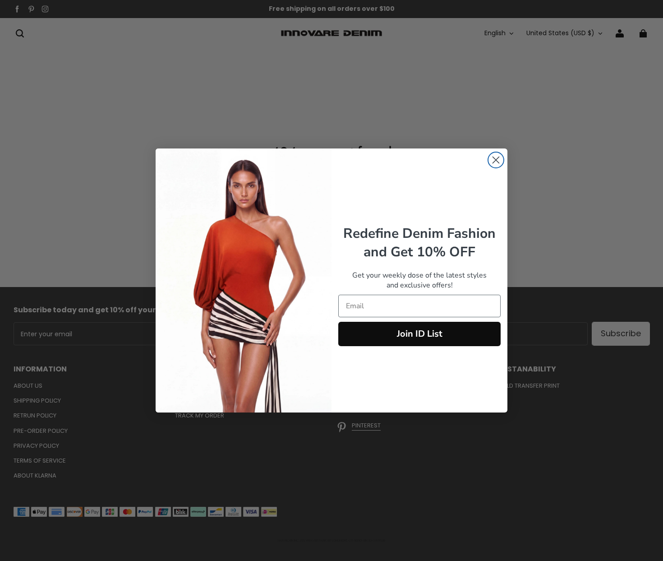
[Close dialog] (496, 160)
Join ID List (419, 334)
